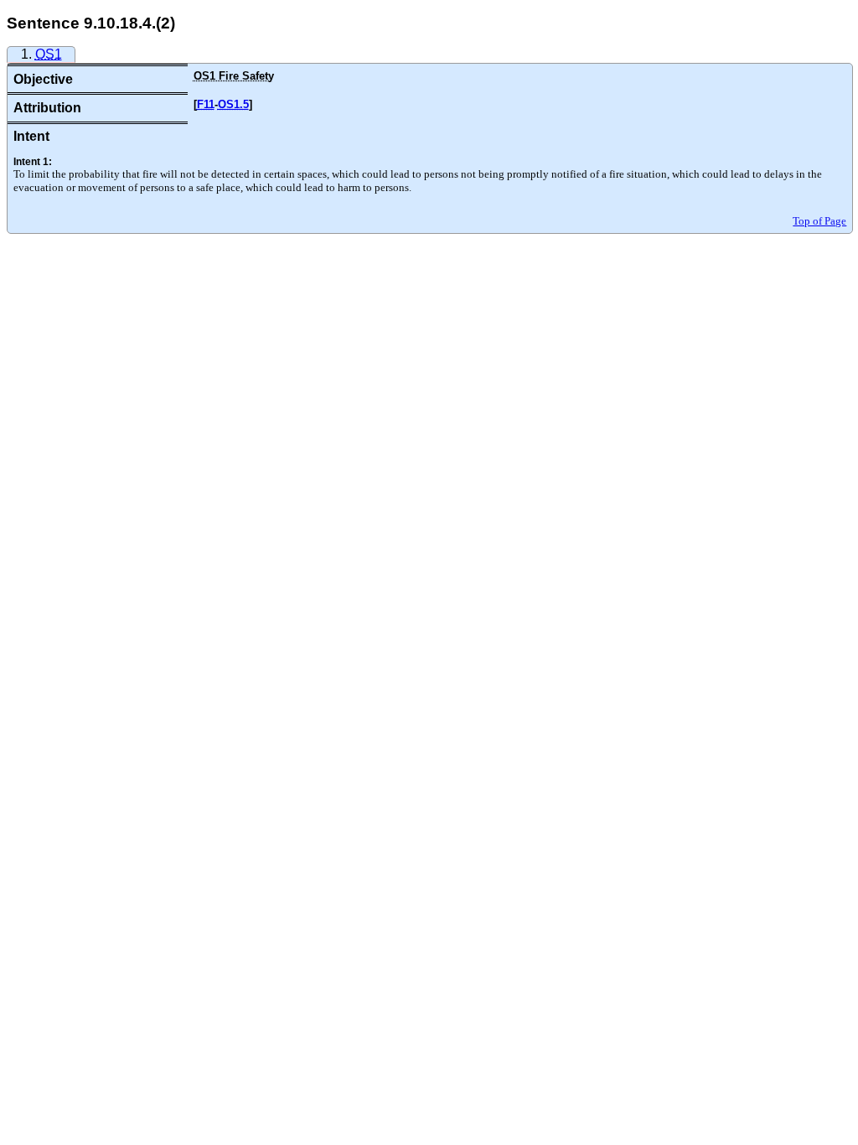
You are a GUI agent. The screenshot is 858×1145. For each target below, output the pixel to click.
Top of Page (819, 221)
